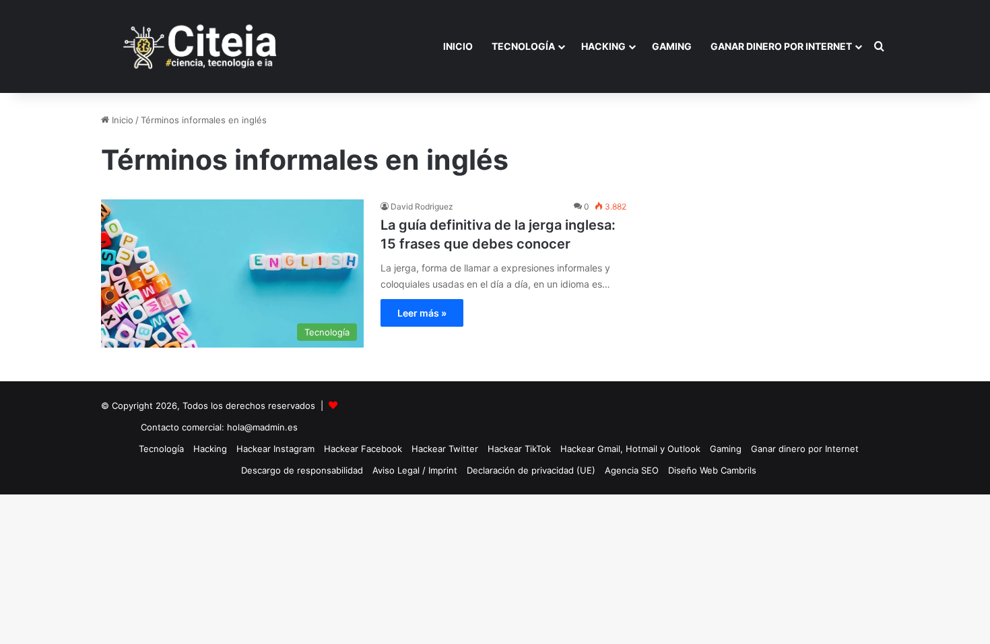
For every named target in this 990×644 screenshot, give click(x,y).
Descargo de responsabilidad (302, 470)
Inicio (458, 46)
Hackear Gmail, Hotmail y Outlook (630, 448)
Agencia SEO (632, 470)
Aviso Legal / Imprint (414, 470)
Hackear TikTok (519, 448)
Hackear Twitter (444, 448)
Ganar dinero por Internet (781, 46)
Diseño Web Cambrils (712, 470)
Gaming (672, 46)
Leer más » (422, 313)
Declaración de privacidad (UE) (531, 470)
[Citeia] (201, 46)
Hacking (603, 46)
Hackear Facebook (363, 448)
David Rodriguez (422, 206)
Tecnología (523, 46)
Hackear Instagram (275, 448)
